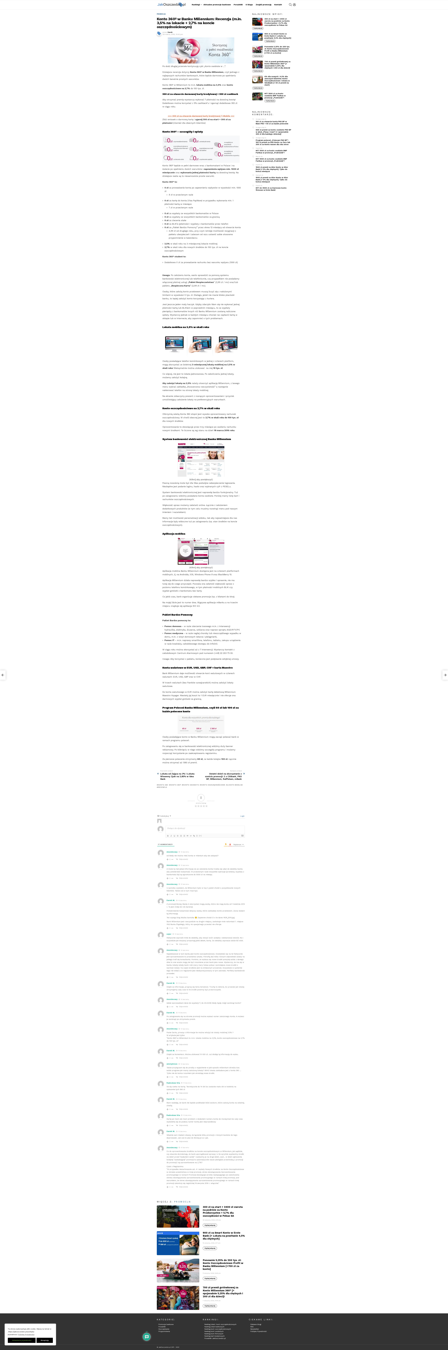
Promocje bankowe (166, 1324)
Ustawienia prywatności (21, 1340)
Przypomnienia (164, 1331)
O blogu (249, 5)
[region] (30, 1334)
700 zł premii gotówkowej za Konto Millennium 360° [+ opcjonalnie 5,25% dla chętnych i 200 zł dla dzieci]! (223, 1292)
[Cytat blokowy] (187, 835)
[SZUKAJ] (290, 4)
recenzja (162, 787)
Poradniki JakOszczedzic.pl (215, 1338)
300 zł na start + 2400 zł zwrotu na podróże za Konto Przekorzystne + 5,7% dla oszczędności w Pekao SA (223, 1211)
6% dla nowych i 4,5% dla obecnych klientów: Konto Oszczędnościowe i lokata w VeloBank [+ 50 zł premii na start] (277, 80)
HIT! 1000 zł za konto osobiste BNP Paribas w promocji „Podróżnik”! (275, 96)
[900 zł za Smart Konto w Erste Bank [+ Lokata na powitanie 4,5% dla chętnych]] (178, 1243)
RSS (252, 1327)
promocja (182, 1201)
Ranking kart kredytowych (214, 1336)
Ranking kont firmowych (213, 1334)
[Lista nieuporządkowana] (184, 835)
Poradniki (238, 5)
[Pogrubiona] (168, 835)
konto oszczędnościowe (213, 785)
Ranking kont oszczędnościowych (217, 1329)
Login (242, 816)
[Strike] (177, 835)
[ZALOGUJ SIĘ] (294, 4)
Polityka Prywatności (26, 1334)
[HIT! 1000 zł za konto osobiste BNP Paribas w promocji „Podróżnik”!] (257, 96)
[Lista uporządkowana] (181, 835)
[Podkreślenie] (174, 835)
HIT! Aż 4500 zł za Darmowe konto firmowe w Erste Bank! (271, 189)
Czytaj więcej (210, 1225)
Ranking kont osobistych (214, 1331)
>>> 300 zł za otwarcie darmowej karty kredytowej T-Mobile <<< (201, 116)
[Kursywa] (171, 835)
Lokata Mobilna (235, 785)
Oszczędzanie (163, 1329)
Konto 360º (175, 785)
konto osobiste (191, 785)
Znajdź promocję (263, 5)
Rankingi (196, 5)
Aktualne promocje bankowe (217, 5)
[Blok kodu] (190, 835)
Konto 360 (163, 785)
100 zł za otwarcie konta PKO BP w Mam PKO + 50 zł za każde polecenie (272, 123)
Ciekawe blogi (255, 1324)
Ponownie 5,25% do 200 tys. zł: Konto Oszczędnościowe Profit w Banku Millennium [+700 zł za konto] (223, 1264)
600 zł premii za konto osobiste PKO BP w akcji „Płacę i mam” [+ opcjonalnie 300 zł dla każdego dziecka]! (273, 132)
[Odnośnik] (194, 835)
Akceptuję (45, 1340)
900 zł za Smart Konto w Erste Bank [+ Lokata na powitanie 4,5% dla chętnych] (224, 1235)
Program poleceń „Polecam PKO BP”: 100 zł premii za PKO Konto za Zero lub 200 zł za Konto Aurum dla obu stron (273, 142)
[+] (200, 836)
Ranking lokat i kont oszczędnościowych (220, 1324)
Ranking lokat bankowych (214, 1327)
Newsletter (254, 1329)
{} (197, 836)
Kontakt (278, 5)
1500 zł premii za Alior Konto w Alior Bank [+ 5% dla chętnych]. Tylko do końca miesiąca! (272, 169)
